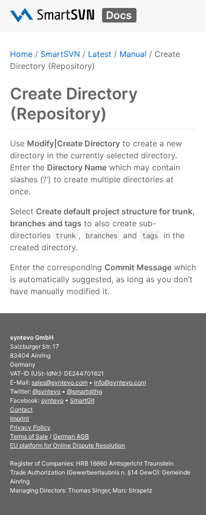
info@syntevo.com (120, 382)
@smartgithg (84, 391)
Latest (100, 54)
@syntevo (46, 391)
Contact (21, 409)
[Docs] (52, 15)
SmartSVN (60, 54)
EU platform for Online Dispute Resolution (67, 445)
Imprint (19, 418)
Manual (133, 54)
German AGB (71, 436)
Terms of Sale (29, 436)
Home (21, 54)
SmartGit (82, 400)
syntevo (52, 400)
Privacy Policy (30, 427)
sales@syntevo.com (60, 382)
